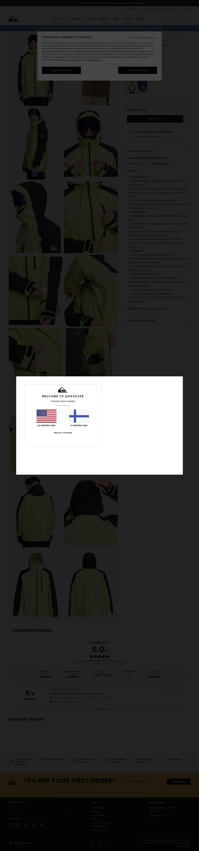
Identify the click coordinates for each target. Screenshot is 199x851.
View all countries (63, 432)
